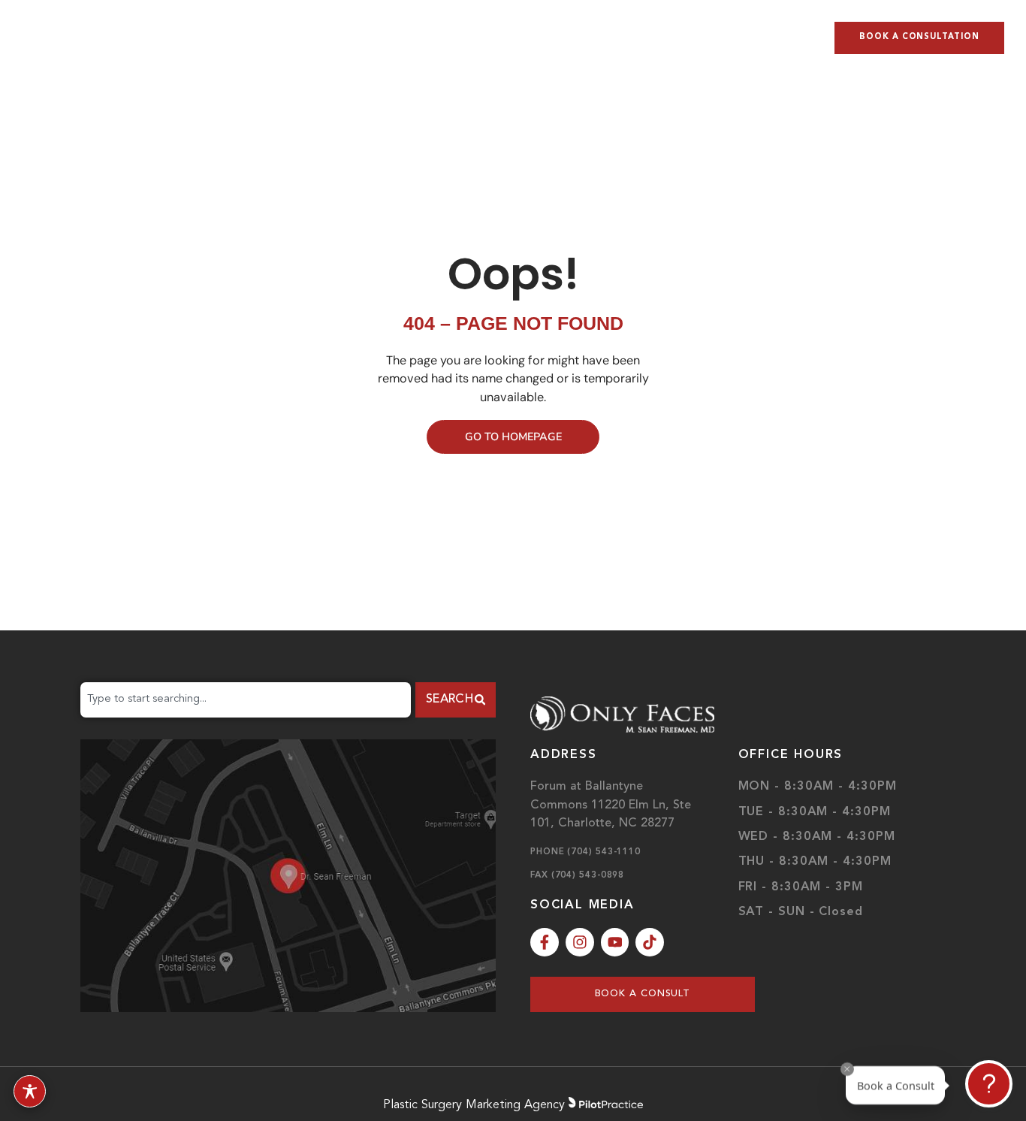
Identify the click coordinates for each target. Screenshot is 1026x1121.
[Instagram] (580, 942)
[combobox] (245, 700)
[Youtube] (615, 942)
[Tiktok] (649, 942)
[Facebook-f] (544, 942)
